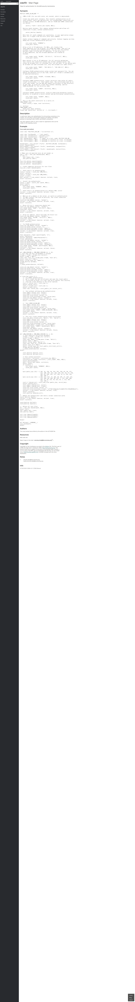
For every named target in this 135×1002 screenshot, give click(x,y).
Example (2, 14)
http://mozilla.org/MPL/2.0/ (31, 452)
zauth (3, 7)
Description (3, 11)
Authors (2, 16)
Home (131, 995)
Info (1, 25)
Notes (2, 23)
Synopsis (3, 9)
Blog (130, 997)
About (131, 1000)
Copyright (3, 21)
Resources (3, 18)
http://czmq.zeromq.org (48, 448)
